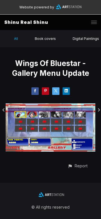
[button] (77, 166)
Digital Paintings (86, 38)
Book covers (45, 38)
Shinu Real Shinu (26, 22)
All (16, 38)
